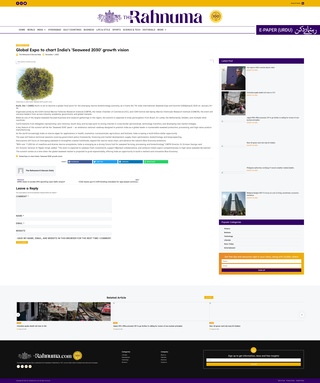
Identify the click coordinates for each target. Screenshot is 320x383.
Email (20, 223)
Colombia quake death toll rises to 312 (261, 93)
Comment (22, 196)
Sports (116, 30)
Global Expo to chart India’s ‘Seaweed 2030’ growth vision (40, 156)
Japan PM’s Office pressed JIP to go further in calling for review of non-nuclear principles (51, 326)
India (40, 30)
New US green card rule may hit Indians (261, 143)
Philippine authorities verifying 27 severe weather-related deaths (270, 168)
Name (20, 216)
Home (22, 30)
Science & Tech (131, 30)
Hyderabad (54, 30)
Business (89, 30)
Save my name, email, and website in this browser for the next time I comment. (64, 238)
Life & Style (103, 30)
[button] (303, 3)
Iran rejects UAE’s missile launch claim (261, 67)
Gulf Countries (72, 30)
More (160, 30)
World (31, 30)
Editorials (149, 30)
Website (20, 231)
